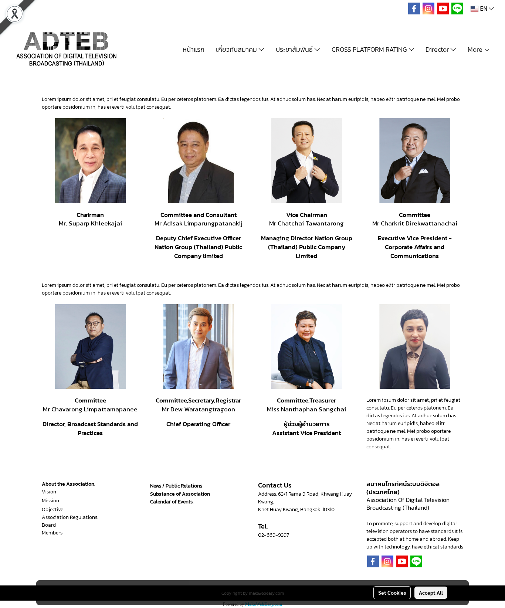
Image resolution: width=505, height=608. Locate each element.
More (476, 49)
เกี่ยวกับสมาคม (237, 49)
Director (438, 49)
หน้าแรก (193, 49)
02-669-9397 (273, 535)
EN (483, 8)
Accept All (431, 592)
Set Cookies (392, 592)
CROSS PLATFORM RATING (370, 49)
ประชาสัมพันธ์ (295, 49)
